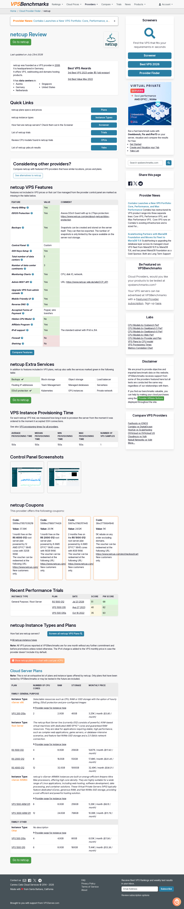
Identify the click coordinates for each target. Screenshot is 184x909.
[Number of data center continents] (25, 268)
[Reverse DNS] (28, 304)
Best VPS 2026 (150, 64)
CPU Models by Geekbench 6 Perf (145, 331)
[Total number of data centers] (22, 259)
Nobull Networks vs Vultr (140, 439)
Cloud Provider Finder (30, 11)
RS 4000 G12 (18, 767)
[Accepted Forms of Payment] (23, 313)
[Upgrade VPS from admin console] (22, 293)
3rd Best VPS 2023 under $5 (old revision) (89, 72)
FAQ (83, 880)
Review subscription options (135, 895)
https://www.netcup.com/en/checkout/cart (34, 567)
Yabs (104, 147)
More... (131, 443)
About (84, 890)
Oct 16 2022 (78, 613)
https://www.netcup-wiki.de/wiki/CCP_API (87, 282)
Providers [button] (90, 4)
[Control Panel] (28, 245)
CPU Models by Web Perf (141, 335)
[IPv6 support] (27, 330)
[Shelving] (23, 343)
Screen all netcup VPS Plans (64, 633)
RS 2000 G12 (18, 759)
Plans (104, 109)
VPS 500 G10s (59, 613)
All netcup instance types (24, 640)
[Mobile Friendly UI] (33, 298)
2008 (57, 65)
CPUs (104, 140)
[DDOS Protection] (32, 213)
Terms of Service (90, 886)
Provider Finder (150, 73)
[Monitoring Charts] (33, 274)
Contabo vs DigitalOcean (140, 426)
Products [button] (139, 4)
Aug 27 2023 (78, 607)
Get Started (135, 144)
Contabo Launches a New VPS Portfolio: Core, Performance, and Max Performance (83, 20)
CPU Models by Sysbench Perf (143, 325)
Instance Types (104, 117)
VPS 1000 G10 (59, 607)
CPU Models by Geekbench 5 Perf (145, 328)
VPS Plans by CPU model (140, 341)
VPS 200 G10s (19, 713)
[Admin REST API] (31, 282)
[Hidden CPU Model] (34, 319)
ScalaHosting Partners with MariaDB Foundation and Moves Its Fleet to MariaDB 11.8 (147, 237)
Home (13, 11)
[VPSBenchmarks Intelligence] (176, 901)
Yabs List (134, 150)
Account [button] (166, 4)
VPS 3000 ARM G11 (21, 813)
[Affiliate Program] (32, 324)
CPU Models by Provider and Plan (144, 338)
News (128, 4)
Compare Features (22, 352)
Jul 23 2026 (78, 601)
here (158, 303)
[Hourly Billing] (28, 207)
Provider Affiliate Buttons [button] (150, 398)
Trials (118, 4)
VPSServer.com (51, 903)
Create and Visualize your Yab (144, 147)
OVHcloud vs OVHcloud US (141, 433)
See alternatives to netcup (28, 175)
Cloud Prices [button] (73, 4)
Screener (104, 125)
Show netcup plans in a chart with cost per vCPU (38, 660)
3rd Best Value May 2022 (80, 79)
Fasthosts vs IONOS (138, 423)
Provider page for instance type (50, 708)
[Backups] (23, 227)
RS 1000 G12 (58, 601)
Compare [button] (106, 4)
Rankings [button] (56, 4)
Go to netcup (21, 42)
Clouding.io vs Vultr (137, 436)
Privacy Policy (88, 883)
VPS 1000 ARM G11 (21, 804)
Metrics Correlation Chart (140, 348)
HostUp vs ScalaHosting (140, 429)
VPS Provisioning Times (140, 344)
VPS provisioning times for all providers (38, 426)
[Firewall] (22, 338)
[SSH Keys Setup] (31, 251)
